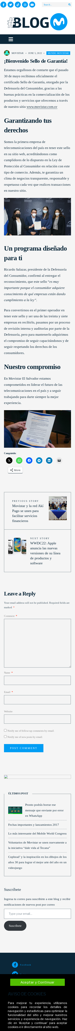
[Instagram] (25, 5)
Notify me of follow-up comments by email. (30, 730)
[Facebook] (3, 5)
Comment (10, 615)
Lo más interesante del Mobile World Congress (37, 833)
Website (8, 711)
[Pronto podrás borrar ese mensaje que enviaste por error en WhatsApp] (15, 810)
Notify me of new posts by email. (25, 736)
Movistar (17, 53)
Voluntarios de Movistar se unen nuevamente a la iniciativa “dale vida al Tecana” (37, 845)
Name (8, 672)
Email (8, 692)
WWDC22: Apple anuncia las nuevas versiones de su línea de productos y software (45, 551)
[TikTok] (18, 5)
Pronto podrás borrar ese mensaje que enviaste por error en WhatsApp (44, 810)
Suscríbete (15, 925)
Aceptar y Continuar (37, 982)
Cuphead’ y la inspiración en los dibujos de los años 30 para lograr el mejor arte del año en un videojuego (37, 862)
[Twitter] (11, 5)
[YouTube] (32, 5)
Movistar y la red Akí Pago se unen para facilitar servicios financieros (27, 511)
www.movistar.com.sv (42, 107)
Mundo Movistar (58, 53)
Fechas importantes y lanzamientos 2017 (33, 824)
